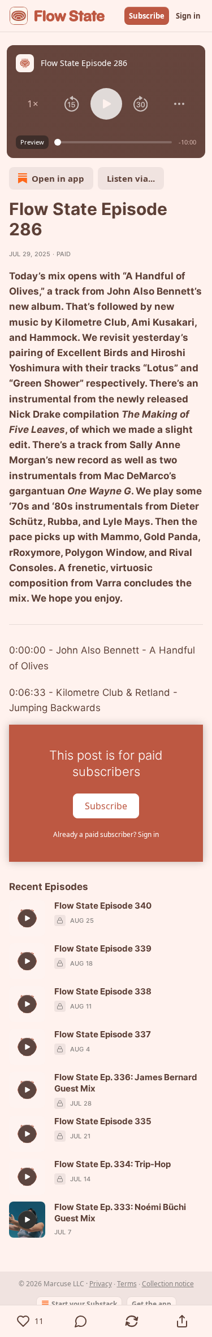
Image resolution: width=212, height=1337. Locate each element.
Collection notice (168, 1283)
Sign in (188, 16)
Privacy (100, 1283)
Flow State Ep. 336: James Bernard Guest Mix (125, 1083)
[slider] (115, 142)
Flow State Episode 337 (102, 1034)
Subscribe (147, 16)
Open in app (58, 178)
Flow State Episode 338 (103, 991)
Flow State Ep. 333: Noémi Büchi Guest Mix (120, 1213)
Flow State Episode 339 (103, 948)
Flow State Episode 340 (103, 905)
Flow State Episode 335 (103, 1121)
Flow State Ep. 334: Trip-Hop (112, 1164)
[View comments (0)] (81, 1321)
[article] (106, 918)
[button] (33, 104)
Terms (127, 1283)
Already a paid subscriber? (106, 834)
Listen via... (131, 178)
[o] (27, 918)
